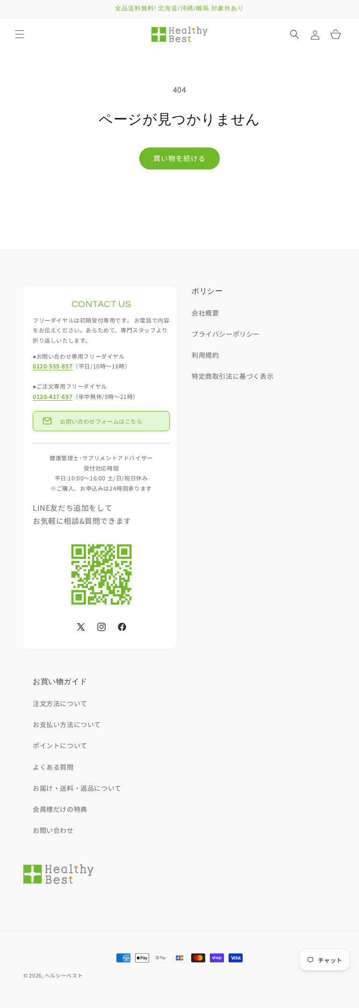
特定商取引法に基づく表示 (232, 376)
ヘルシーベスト (64, 975)
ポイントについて (60, 745)
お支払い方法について (67, 724)
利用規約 (205, 355)
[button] (19, 34)
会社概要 (205, 312)
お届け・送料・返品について (77, 788)
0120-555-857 (52, 366)
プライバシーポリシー (226, 333)
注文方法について (60, 703)
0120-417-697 (52, 396)
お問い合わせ (53, 830)
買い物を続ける (179, 158)
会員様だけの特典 (60, 809)
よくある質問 (53, 767)
